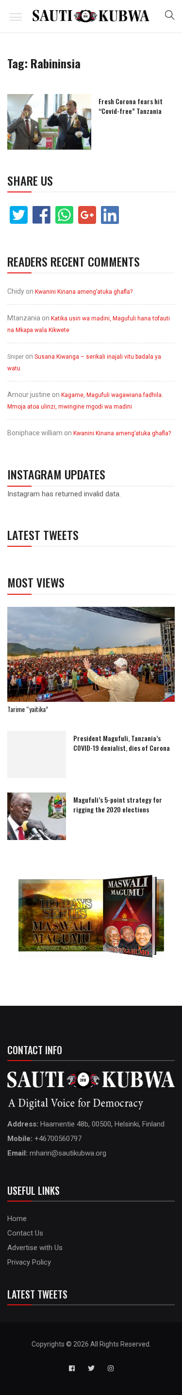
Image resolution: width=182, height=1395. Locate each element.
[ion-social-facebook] (72, 1368)
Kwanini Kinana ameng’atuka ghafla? (83, 291)
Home (17, 1218)
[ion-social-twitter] (91, 1368)
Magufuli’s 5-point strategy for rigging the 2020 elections (117, 804)
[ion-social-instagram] (110, 1368)
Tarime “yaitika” (27, 709)
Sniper (15, 356)
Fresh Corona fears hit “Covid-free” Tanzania (131, 106)
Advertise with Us (35, 1247)
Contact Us (25, 1233)
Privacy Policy (29, 1262)
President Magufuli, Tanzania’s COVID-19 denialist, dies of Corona (121, 743)
